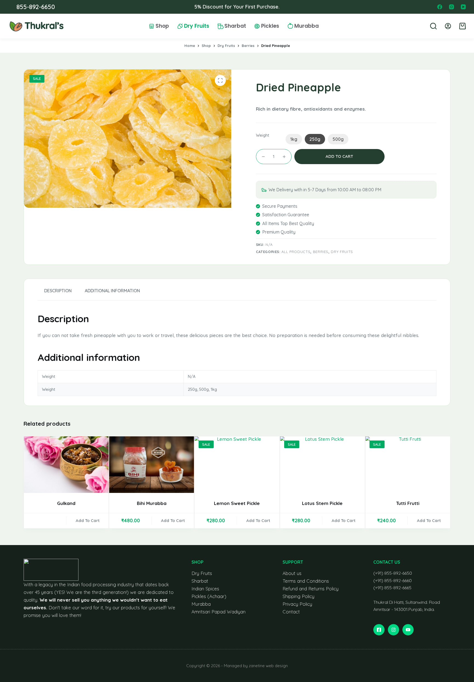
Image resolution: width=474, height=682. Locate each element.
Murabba (306, 26)
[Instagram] (451, 6)
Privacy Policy (297, 604)
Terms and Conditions (306, 581)
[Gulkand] (66, 464)
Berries (321, 251)
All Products (295, 251)
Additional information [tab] (112, 290)
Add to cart (339, 156)
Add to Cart (88, 520)
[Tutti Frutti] (407, 464)
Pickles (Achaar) (208, 596)
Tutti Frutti (407, 503)
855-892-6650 (35, 7)
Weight (262, 135)
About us (292, 573)
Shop (162, 26)
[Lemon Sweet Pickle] (236, 464)
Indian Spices (205, 588)
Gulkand (66, 503)
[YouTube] (463, 6)
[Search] (433, 26)
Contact (291, 611)
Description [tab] (58, 290)
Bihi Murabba (152, 503)
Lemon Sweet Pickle (237, 503)
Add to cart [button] (173, 520)
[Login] (448, 26)
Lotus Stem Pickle (322, 503)
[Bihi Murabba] (151, 464)
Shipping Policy (298, 596)
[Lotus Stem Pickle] (322, 464)
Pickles (270, 26)
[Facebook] (439, 6)
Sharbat (235, 26)
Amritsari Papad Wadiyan (218, 611)
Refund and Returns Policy (310, 588)
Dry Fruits (196, 26)
